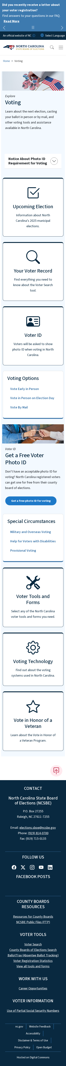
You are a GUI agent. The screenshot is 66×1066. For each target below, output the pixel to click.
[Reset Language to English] (42, 35)
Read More (11, 21)
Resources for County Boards (33, 916)
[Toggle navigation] (61, 47)
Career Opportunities (33, 988)
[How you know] (33, 35)
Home (6, 61)
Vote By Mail (19, 407)
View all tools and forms (33, 966)
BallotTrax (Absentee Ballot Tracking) (33, 955)
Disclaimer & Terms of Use (33, 1040)
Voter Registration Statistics (33, 961)
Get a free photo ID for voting (31, 501)
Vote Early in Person (24, 389)
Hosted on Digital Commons (33, 1057)
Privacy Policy (22, 1047)
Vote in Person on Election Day (32, 398)
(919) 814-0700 (38, 833)
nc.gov (19, 1027)
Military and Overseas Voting (30, 532)
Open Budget (44, 1047)
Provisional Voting (23, 550)
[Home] (23, 44)
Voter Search (33, 944)
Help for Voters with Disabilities (33, 541)
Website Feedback (40, 1027)
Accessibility (33, 1033)
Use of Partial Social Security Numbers (33, 1010)
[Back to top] (56, 770)
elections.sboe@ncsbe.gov (37, 827)
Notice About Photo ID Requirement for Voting (27, 161)
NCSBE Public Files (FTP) (33, 922)
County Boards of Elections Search (33, 950)
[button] (49, 47)
